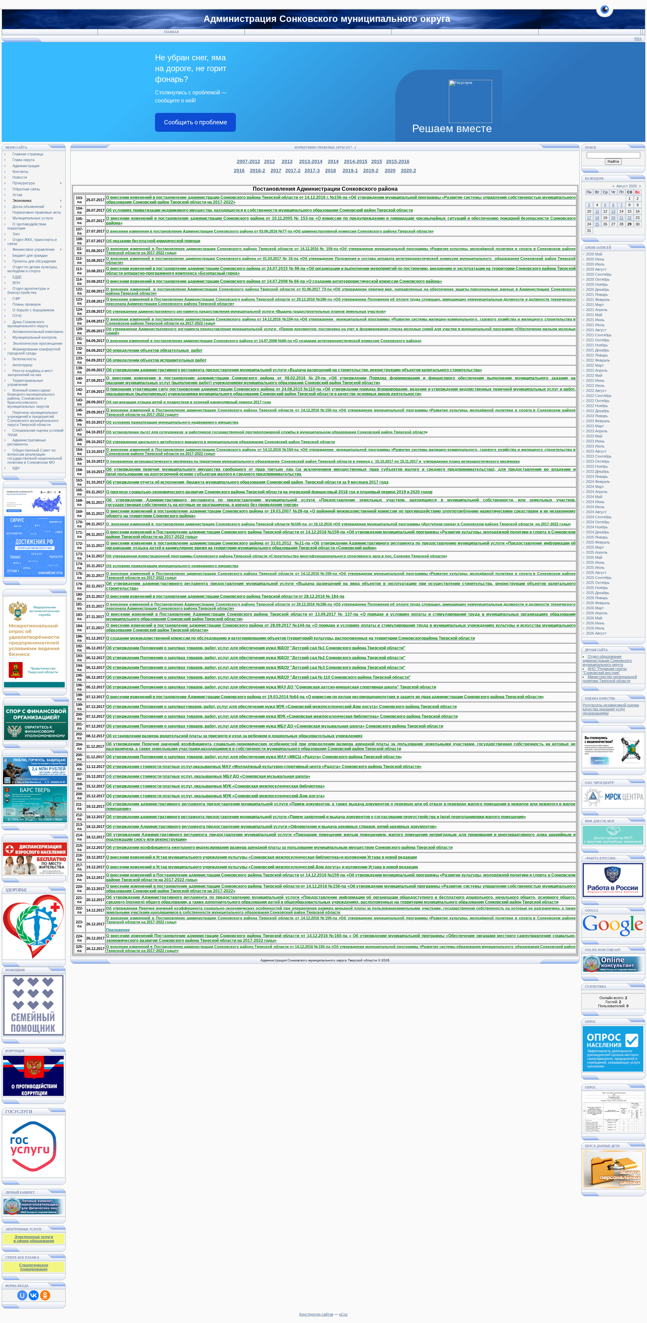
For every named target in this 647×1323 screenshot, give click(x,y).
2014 (333, 161)
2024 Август (596, 512)
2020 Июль (595, 264)
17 (589, 218)
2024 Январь (597, 476)
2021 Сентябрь (599, 335)
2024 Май (594, 497)
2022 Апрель (597, 370)
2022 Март (595, 365)
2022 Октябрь (598, 401)
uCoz (343, 1314)
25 (597, 224)
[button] (604, 13)
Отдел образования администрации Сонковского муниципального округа (607, 660)
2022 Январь (597, 355)
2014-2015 (355, 161)
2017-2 (293, 170)
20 (613, 218)
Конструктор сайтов (316, 1314)
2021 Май (594, 315)
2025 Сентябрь (599, 578)
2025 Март (595, 547)
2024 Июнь (595, 502)
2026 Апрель (597, 613)
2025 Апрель (597, 552)
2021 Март (595, 305)
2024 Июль (595, 507)
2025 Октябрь (598, 583)
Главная (171, 32)
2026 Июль (595, 628)
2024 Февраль (598, 482)
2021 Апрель (597, 310)
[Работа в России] (613, 896)
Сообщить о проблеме (195, 122)
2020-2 (408, 170)
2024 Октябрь (598, 522)
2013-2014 (310, 161)
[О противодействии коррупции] (33, 1074)
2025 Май (594, 557)
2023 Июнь (595, 441)
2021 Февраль (598, 300)
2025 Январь (597, 537)
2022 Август (596, 391)
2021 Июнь (595, 320)
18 (597, 218)
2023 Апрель (597, 431)
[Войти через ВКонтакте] (34, 1295)
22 (629, 218)
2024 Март (595, 487)
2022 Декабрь (597, 411)
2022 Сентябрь (599, 396)
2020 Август (596, 269)
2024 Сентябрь (599, 517)
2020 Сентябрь (599, 274)
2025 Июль (595, 567)
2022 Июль (595, 385)
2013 (287, 161)
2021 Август (596, 330)
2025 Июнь (595, 562)
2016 (239, 170)
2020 (390, 170)
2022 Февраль (598, 360)
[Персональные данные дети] (613, 1187)
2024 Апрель (597, 492)
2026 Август (596, 633)
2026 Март (595, 608)
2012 (269, 161)
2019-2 (370, 170)
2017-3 (312, 170)
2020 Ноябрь (597, 284)
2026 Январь (597, 598)
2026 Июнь (595, 623)
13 (613, 211)
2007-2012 (248, 161)
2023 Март (595, 426)
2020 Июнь (595, 259)
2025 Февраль (598, 542)
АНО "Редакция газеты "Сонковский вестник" (605, 671)
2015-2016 (397, 161)
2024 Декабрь (597, 532)
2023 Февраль (598, 421)
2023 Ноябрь (597, 466)
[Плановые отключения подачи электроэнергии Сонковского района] (613, 806)
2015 (376, 161)
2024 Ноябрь (597, 527)
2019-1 (350, 170)
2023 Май (594, 436)
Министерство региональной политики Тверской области (610, 679)
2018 (330, 170)
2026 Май (594, 618)
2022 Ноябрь (597, 406)
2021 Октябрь (598, 340)
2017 (276, 170)
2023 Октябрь (598, 461)
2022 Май (594, 375)
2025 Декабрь (597, 593)
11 (597, 211)
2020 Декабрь (597, 289)
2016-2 (257, 170)
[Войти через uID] (22, 1295)
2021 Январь (597, 295)
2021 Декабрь (597, 350)
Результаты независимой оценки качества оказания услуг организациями (611, 709)
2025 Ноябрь (597, 588)
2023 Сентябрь (599, 456)
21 (621, 218)
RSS (638, 38)
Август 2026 (626, 186)
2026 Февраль (598, 603)
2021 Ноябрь (597, 345)
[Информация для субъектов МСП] (613, 843)
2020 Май (594, 254)
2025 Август (596, 573)
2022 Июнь (595, 380)
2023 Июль (595, 446)
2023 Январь (597, 416)
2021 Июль (595, 325)
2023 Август (596, 451)
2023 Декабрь (597, 471)
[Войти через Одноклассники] (45, 1295)
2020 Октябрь (598, 279)
